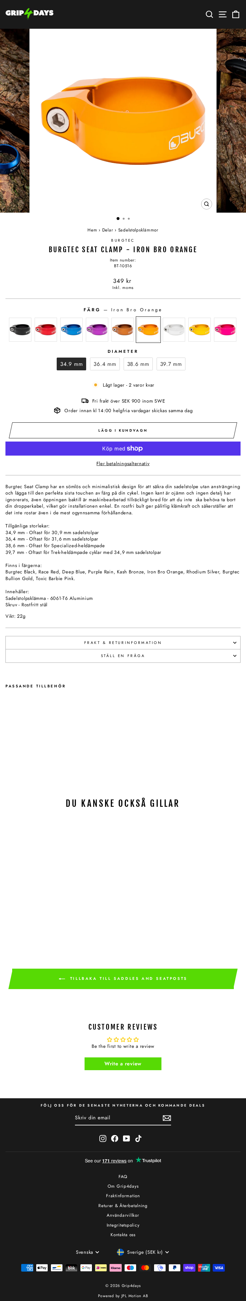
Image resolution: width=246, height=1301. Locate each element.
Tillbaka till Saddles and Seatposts (127, 978)
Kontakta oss (123, 1234)
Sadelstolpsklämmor (138, 230)
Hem (92, 230)
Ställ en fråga (123, 655)
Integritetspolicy (123, 1225)
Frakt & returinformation (123, 642)
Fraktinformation (123, 1195)
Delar (107, 230)
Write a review (123, 1063)
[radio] (20, 329)
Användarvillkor (123, 1215)
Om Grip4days (123, 1186)
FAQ (123, 1176)
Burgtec (123, 240)
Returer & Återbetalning (123, 1205)
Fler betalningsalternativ (122, 463)
